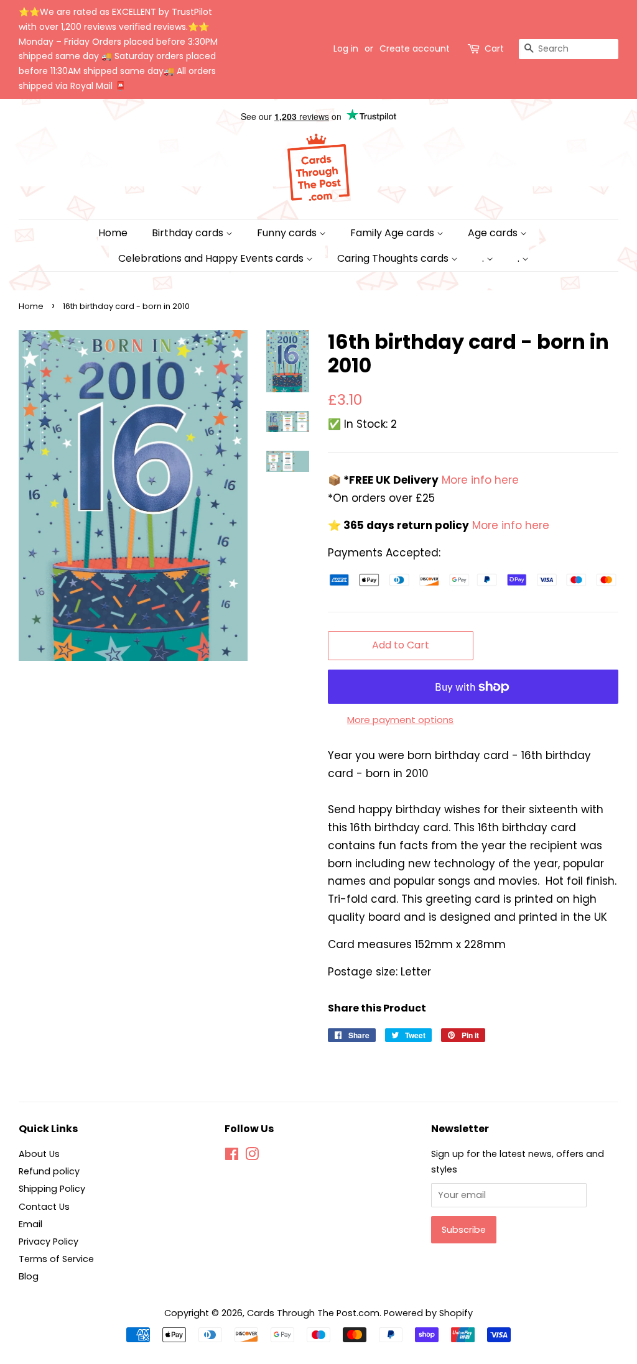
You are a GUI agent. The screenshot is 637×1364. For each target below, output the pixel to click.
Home (113, 233)
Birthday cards (189, 233)
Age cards (494, 233)
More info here (479, 479)
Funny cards (288, 233)
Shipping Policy (52, 1188)
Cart (494, 48)
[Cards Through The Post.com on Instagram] (252, 1156)
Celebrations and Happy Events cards (212, 258)
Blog (29, 1276)
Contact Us (44, 1206)
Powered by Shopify (428, 1313)
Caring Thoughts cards (394, 258)
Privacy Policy (48, 1241)
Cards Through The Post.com (313, 1313)
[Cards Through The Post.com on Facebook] (232, 1156)
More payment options (400, 719)
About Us (39, 1154)
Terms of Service (56, 1259)
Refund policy (49, 1171)
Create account (414, 48)
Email (30, 1224)
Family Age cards (393, 233)
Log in (345, 48)
